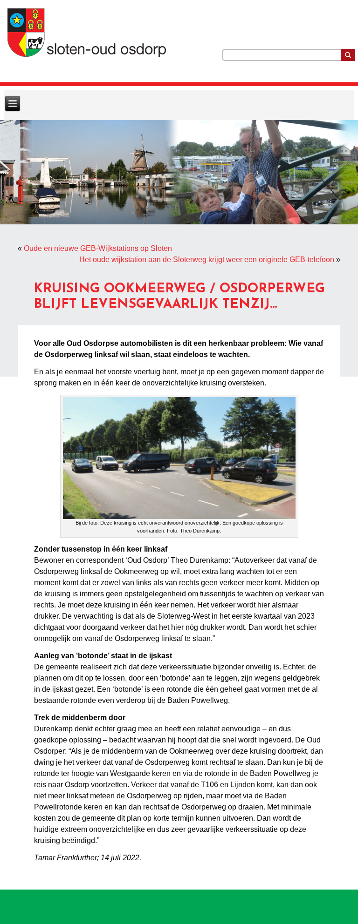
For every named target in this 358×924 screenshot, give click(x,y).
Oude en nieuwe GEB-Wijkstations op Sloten (98, 248)
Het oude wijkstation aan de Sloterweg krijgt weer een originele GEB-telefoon (206, 259)
